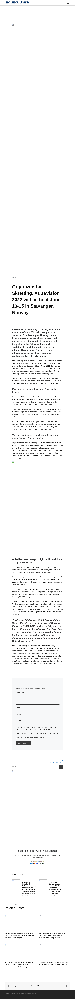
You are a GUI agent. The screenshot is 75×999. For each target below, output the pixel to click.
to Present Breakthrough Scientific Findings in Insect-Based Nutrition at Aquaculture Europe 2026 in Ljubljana (19, 964)
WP (13, 995)
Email (19, 714)
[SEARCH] (35, 766)
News (14, 278)
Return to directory (55, 762)
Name (19, 707)
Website (19, 721)
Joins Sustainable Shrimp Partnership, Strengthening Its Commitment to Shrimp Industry (56, 887)
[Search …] (61, 767)
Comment (20, 692)
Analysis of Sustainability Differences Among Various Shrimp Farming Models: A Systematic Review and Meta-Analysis (29, 887)
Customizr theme (29, 995)
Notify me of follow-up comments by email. (38, 733)
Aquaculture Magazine (17, 993)
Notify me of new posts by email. (33, 738)
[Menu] (68, 3)
